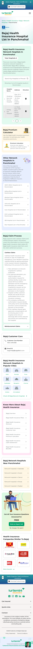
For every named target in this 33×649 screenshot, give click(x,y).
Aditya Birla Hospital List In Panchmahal (13, 192)
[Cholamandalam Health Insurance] (9, 554)
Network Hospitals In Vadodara (14, 469)
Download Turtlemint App (18, 6)
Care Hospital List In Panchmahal (15, 210)
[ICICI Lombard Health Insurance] (23, 563)
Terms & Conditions (22, 633)
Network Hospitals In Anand (13, 473)
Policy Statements (10, 633)
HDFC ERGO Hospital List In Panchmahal (13, 186)
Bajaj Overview (10, 413)
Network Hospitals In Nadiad (13, 486)
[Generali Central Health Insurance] (23, 554)
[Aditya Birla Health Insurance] (9, 545)
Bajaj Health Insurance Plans (15, 418)
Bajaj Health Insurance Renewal (13, 423)
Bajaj (21, 20)
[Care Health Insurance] (23, 545)
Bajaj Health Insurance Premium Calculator (13, 435)
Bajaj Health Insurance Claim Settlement (13, 441)
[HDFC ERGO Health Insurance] (9, 563)
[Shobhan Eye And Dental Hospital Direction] (26, 99)
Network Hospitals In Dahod (13, 477)
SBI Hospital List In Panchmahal (15, 220)
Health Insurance (12, 20)
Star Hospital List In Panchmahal (15, 225)
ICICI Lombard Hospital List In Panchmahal (14, 215)
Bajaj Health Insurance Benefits (13, 447)
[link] (13, 121)
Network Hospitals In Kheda (13, 482)
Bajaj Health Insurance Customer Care (13, 429)
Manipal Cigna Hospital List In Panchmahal (14, 198)
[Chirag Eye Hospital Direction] (26, 112)
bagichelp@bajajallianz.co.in (15, 350)
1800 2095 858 (11, 342)
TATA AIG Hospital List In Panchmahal (12, 204)
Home (4, 20)
